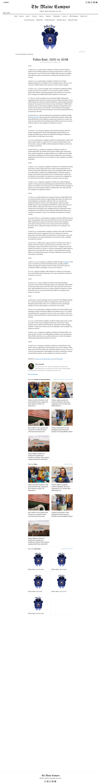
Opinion (48, 16)
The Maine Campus (50, 7)
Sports (41, 16)
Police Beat (60, 359)
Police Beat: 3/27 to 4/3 (58, 591)
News (27, 16)
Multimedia (56, 16)
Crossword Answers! (29, 20)
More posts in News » (68, 464)
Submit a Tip (83, 16)
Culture (34, 16)
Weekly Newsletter (50, 20)
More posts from (33, 374)
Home (16, 16)
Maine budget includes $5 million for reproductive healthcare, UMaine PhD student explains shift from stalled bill (38, 456)
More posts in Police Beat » (67, 548)
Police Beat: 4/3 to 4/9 (35, 591)
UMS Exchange (73, 16)
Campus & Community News (43, 359)
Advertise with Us (61, 20)
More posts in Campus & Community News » (63, 379)
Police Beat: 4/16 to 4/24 (36, 569)
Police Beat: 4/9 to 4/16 (58, 569)
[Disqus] (50, 637)
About (21, 16)
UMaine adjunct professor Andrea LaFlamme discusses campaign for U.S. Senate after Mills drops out (61, 403)
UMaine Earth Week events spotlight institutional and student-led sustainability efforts (62, 429)
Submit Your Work (72, 20)
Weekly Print (39, 20)
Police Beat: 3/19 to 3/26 (36, 613)
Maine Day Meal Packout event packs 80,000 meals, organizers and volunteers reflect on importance (38, 403)
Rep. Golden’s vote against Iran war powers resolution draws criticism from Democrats (38, 429)
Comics (64, 16)
